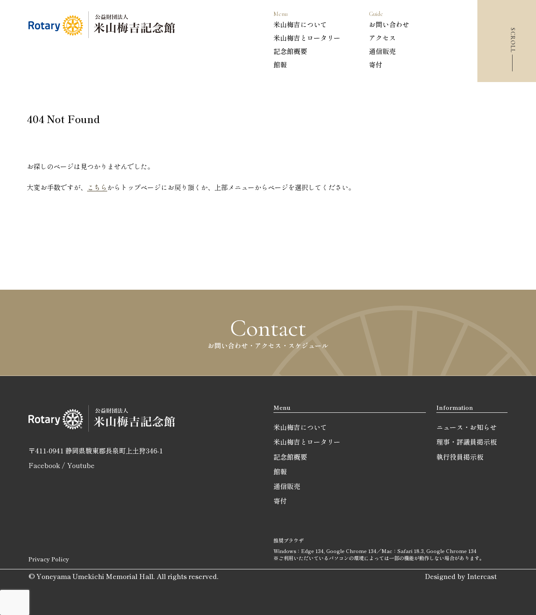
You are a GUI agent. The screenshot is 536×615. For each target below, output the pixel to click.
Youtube (81, 465)
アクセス (382, 38)
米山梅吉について (300, 24)
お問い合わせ (389, 24)
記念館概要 (290, 51)
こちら (97, 187)
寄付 (375, 64)
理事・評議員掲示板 (466, 442)
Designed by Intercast (461, 576)
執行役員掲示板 (459, 457)
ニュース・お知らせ (466, 427)
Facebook (44, 465)
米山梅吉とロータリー (306, 38)
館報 (280, 64)
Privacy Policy (48, 559)
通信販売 (382, 51)
